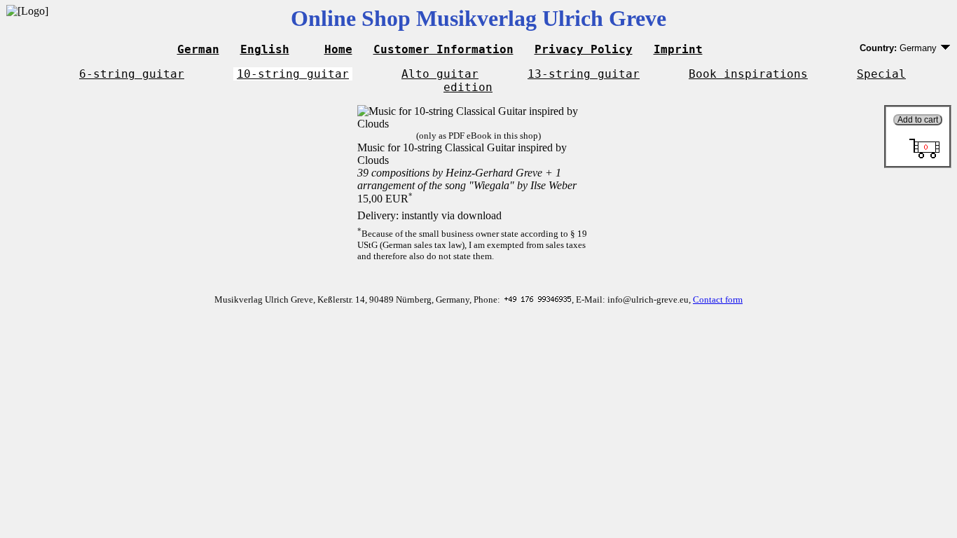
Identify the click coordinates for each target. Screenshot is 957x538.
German (198, 49)
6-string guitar (131, 74)
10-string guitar (293, 74)
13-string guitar (584, 74)
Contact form (718, 299)
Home (338, 49)
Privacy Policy (584, 49)
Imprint (678, 49)
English (264, 49)
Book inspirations (748, 74)
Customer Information (443, 49)
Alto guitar (439, 74)
